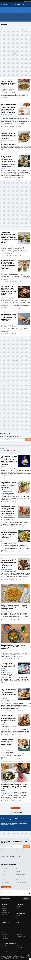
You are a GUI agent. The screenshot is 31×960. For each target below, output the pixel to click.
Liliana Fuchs (8, 619)
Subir (25, 898)
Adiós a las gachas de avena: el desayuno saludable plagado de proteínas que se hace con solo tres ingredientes (8, 264)
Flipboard (14, 450)
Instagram (11, 450)
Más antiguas (15, 808)
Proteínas (4, 698)
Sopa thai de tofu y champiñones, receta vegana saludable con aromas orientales (14, 647)
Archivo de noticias (16, 812)
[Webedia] (27, 1)
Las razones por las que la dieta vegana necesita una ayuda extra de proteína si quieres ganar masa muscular (9, 692)
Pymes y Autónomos (20, 936)
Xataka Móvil (4, 908)
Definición (4, 879)
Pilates (18, 829)
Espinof (17, 917)
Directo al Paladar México (7, 951)
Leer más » (4, 97)
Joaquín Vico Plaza (10, 177)
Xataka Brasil (4, 947)
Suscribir (28, 439)
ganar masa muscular (21, 882)
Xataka (3, 906)
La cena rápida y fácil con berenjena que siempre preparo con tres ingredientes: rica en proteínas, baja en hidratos (9, 290)
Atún (27, 29)
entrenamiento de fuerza (22, 877)
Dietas (3, 168)
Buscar (29, 893)
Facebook (4, 450)
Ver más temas (6, 887)
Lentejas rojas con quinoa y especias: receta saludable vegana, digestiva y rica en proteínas (14, 607)
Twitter (1, 450)
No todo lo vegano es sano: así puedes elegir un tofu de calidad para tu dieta (8, 666)
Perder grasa (19, 879)
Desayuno (24, 829)
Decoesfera (4, 936)
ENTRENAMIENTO (5, 4)
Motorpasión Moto (20, 927)
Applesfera (4, 910)
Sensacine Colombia (20, 949)
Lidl (18, 29)
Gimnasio (14, 29)
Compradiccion (5, 938)
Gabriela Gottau (9, 99)
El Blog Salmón (19, 934)
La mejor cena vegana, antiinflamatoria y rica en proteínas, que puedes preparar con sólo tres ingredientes (9, 534)
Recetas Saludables (7, 87)
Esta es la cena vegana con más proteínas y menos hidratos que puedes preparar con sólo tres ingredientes (8, 510)
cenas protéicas (5, 882)
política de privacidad (19, 442)
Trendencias (4, 934)
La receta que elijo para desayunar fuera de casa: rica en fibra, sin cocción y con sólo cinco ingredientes (9, 317)
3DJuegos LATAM (20, 945)
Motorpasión (19, 925)
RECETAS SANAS (16, 4)
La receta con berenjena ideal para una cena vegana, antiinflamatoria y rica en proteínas (8, 82)
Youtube (8, 450)
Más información (17, 958)
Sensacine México (20, 947)
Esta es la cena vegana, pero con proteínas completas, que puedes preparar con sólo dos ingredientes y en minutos (8, 563)
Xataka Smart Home (6, 912)
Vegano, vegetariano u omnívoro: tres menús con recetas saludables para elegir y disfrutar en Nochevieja (14, 786)
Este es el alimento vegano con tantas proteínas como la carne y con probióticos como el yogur (8, 718)
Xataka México (5, 945)
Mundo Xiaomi (5, 914)
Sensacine (18, 915)
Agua (22, 29)
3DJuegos (18, 906)
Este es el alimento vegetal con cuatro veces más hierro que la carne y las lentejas (8, 742)
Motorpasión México (20, 951)
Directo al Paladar (5, 925)
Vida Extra (18, 908)
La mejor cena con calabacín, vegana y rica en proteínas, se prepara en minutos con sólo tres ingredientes (9, 135)
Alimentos (4, 670)
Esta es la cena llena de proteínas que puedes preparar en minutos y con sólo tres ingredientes (8, 485)
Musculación (13, 829)
